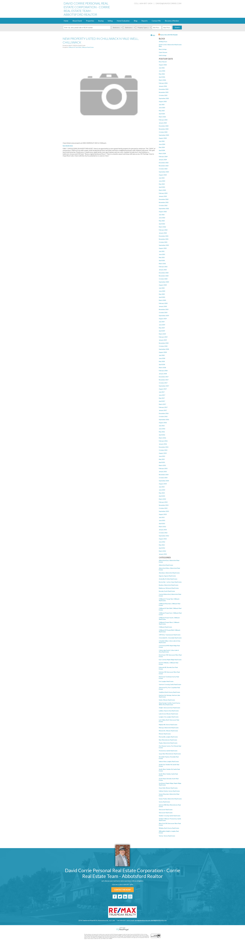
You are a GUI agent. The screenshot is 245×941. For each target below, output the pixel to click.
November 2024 (163, 129)
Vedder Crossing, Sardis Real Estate (169, 815)
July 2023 (162, 178)
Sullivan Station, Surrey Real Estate (169, 791)
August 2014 (163, 484)
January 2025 (163, 123)
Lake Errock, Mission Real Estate (168, 714)
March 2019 (162, 334)
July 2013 (162, 517)
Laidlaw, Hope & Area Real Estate (169, 711)
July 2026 (162, 68)
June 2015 (162, 456)
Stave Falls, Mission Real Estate (168, 788)
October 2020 (163, 279)
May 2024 (162, 147)
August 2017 (163, 389)
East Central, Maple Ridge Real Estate (170, 659)
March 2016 (162, 438)
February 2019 (163, 337)
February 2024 (163, 156)
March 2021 (162, 263)
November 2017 (163, 380)
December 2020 (163, 273)
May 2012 (162, 545)
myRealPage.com (122, 929)
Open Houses (163, 52)
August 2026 (163, 65)
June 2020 (162, 291)
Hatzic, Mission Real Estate (167, 700)
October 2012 (163, 532)
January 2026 (163, 86)
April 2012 (162, 548)
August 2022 (163, 211)
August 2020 (163, 285)
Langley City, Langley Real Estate (168, 717)
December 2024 (163, 126)
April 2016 (162, 435)
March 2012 (162, 551)
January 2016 (163, 444)
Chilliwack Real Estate (165, 627)
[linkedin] (125, 897)
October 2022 (163, 205)
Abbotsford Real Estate (166, 565)
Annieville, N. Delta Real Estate (168, 579)
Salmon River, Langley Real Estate (169, 761)
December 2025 (163, 89)
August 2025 (163, 101)
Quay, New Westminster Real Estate (170, 754)
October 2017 (163, 383)
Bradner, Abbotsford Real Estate (168, 585)
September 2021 (164, 245)
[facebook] (115, 897)
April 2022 (162, 224)
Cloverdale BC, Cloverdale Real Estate (170, 638)
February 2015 (163, 468)
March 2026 (162, 80)
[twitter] (120, 897)
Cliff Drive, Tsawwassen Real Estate (169, 635)
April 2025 (162, 113)
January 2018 (163, 373)
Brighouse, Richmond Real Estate (169, 588)
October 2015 (163, 450)
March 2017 (162, 404)
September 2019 (164, 315)
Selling (110, 21)
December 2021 (163, 236)
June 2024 (162, 144)
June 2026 (162, 71)
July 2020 (162, 288)
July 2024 (162, 141)
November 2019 (163, 309)
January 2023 (163, 196)
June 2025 (162, 107)
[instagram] (130, 897)
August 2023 (163, 175)
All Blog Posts (163, 41)
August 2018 (163, 352)
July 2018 (162, 355)
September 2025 (164, 98)
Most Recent (163, 62)
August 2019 (163, 318)
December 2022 (163, 199)
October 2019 (163, 312)
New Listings (163, 49)
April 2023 (162, 187)
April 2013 (162, 523)
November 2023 (163, 165)
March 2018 (162, 367)
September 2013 (164, 511)
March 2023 (162, 190)
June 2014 (162, 490)
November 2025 (163, 92)
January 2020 (163, 306)
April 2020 (162, 297)
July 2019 (162, 321)
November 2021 (163, 239)
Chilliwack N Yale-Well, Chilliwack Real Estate (81, 47)
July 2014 (162, 487)
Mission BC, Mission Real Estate (168, 731)
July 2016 (162, 425)
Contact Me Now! (122, 890)
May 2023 (162, 184)
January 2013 (163, 529)
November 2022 (163, 202)
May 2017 (162, 398)
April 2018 (162, 364)
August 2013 (163, 514)
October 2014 (163, 477)
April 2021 (162, 260)
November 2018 (163, 343)
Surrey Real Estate (164, 802)
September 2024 (164, 135)
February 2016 (163, 441)
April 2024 (162, 150)
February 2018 (163, 370)
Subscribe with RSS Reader (169, 35)
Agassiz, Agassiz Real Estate (167, 576)
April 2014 (162, 496)
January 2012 (163, 554)
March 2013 (162, 526)
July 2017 (162, 392)
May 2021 (162, 257)
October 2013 (163, 508)
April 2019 (162, 331)
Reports (144, 21)
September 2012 (164, 536)
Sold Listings (162, 55)
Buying (100, 21)
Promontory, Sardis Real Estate (168, 750)
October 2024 (163, 132)
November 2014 (163, 474)
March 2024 (162, 153)
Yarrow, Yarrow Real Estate (167, 836)
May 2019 (162, 328)
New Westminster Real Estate (168, 740)
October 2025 (163, 95)
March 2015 (162, 465)
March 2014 (162, 499)
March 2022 (162, 227)
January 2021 (163, 269)
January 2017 (163, 410)
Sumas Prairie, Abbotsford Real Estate (170, 799)
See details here (68, 146)
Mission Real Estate (165, 734)
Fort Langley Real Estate (166, 681)
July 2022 (162, 214)
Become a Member (172, 21)
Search (177, 27)
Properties (90, 21)
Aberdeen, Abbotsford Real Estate (169, 573)
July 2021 (162, 251)
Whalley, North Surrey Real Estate (169, 828)
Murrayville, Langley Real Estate (168, 737)
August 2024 (163, 138)
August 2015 (163, 453)
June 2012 (162, 542)
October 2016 (163, 416)
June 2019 (162, 325)
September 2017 (164, 386)
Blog (135, 21)
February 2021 (163, 266)
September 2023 (164, 172)
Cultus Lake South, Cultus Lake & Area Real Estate (169, 651)
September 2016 (164, 419)
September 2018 (164, 349)
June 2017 (162, 395)
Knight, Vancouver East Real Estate (169, 707)
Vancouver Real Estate (165, 809)
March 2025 (162, 117)
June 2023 (162, 181)
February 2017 (163, 407)
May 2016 (162, 432)
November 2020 (163, 276)
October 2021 (163, 242)
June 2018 (162, 358)
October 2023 (163, 169)
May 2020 (162, 294)
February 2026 (163, 83)
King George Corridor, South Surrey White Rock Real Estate (169, 703)
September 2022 (164, 208)
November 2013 (163, 505)
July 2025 (162, 104)
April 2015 (162, 462)
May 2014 (162, 493)
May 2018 (162, 361)
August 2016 (163, 422)
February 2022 (163, 230)
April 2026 (162, 77)
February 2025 (163, 120)
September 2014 (164, 480)
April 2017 (162, 401)
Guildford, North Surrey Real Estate (169, 692)
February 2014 (163, 502)
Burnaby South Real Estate (167, 591)
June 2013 (162, 520)
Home (66, 21)
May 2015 (162, 459)
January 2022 (163, 233)
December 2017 (163, 377)
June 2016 (162, 428)
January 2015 (163, 471)
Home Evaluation (123, 21)
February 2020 (163, 303)
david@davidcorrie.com (168, 3)
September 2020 (164, 282)
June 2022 (162, 217)
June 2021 (162, 254)
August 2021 (163, 248)
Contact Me (156, 21)
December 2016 (163, 413)
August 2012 (163, 539)
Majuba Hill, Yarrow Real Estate (168, 724)
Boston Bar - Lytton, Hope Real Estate (170, 582)
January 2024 (163, 159)
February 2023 (163, 193)
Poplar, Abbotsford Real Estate (168, 743)
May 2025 (162, 110)
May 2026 (162, 74)
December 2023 (163, 162)
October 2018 (163, 346)
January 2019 (163, 340)
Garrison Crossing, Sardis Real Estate (170, 684)
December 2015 (163, 447)
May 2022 (162, 221)
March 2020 (162, 300)
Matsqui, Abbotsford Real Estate (168, 727)
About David (77, 21)
